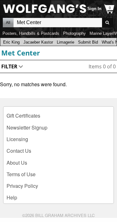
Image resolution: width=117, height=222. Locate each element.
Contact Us (19, 150)
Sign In (94, 8)
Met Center (20, 53)
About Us (17, 162)
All (8, 22)
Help (12, 197)
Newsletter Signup (27, 127)
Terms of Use (21, 174)
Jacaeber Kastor (38, 42)
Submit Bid (88, 42)
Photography (74, 33)
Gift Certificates (23, 115)
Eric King (11, 42)
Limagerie (65, 42)
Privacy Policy (22, 185)
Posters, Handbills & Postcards (30, 33)
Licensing (17, 139)
